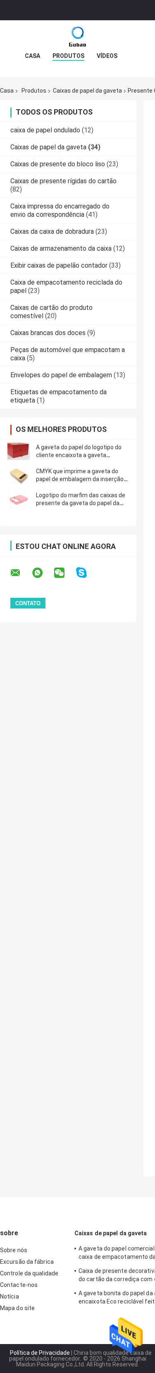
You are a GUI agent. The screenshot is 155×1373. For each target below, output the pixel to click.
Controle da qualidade (29, 1273)
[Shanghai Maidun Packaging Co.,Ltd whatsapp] (42, 573)
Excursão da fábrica (27, 1261)
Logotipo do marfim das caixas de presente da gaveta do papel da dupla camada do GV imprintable (80, 503)
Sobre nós (13, 1250)
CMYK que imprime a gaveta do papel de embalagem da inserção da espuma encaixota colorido (80, 479)
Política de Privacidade (40, 1352)
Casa (32, 56)
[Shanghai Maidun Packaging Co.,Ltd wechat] (64, 573)
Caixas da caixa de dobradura (52, 231)
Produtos (68, 56)
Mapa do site (17, 1308)
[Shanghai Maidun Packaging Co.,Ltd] (77, 36)
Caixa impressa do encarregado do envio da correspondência (60, 210)
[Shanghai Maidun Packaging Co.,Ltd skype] (86, 573)
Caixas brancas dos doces (48, 333)
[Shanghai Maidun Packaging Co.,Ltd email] (20, 573)
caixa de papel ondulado (45, 130)
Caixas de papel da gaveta (87, 90)
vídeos (107, 56)
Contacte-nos (19, 1285)
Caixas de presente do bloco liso (57, 164)
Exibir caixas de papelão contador (58, 265)
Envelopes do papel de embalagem (61, 375)
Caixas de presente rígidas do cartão (63, 181)
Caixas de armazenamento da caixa (61, 248)
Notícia (9, 1296)
